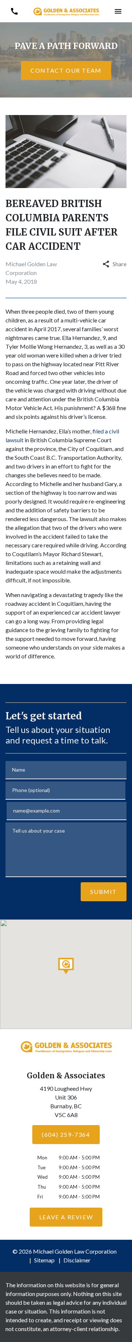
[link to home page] (66, 10)
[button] (118, 11)
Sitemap (44, 1260)
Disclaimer (77, 1260)
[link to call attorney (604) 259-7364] (14, 11)
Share (119, 263)
